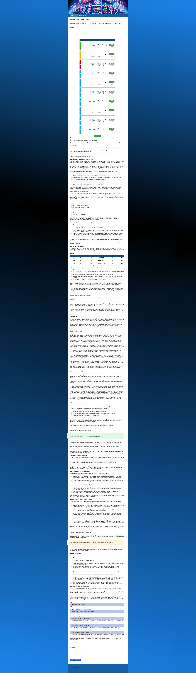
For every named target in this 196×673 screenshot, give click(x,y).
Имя (71, 643)
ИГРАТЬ (111, 44)
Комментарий (72, 647)
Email (90, 643)
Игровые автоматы (83, 15)
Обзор (112, 46)
